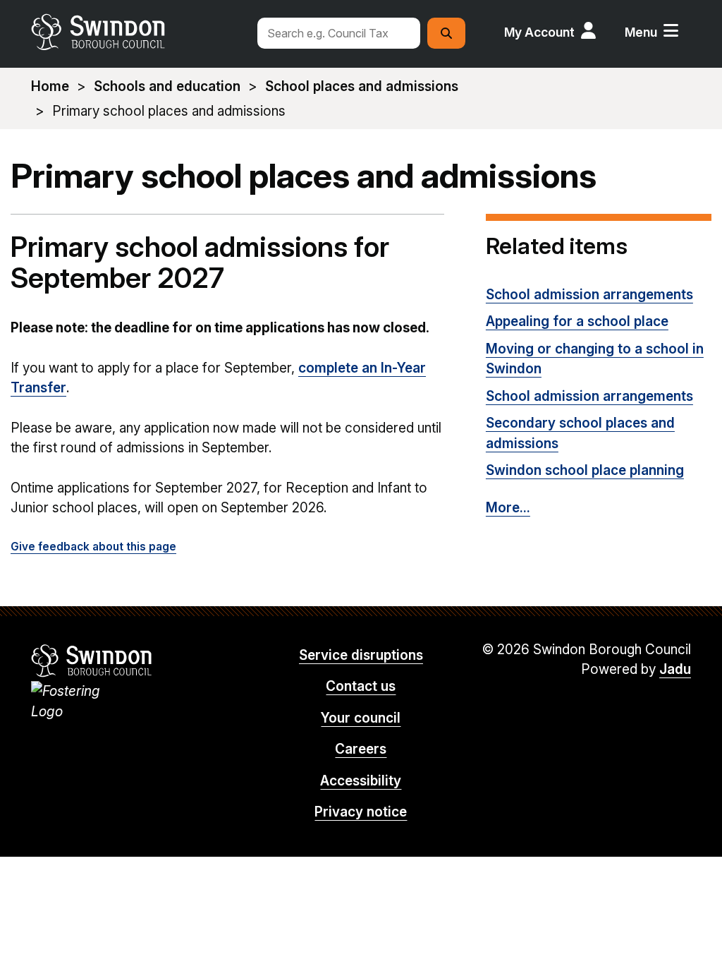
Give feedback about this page (93, 546)
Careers (360, 749)
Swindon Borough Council (92, 660)
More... (508, 508)
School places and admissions (361, 86)
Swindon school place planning (585, 470)
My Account (539, 32)
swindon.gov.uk (137, 31)
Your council (360, 718)
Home (50, 86)
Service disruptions (361, 655)
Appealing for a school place (577, 321)
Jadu (675, 669)
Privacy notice (360, 812)
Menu (641, 32)
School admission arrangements (589, 295)
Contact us (361, 686)
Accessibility (360, 781)
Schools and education (167, 86)
